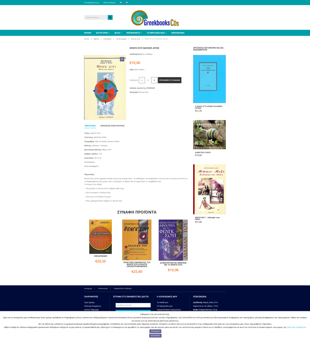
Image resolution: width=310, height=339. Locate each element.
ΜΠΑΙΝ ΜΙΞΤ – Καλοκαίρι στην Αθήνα (207, 218)
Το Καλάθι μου (162, 302)
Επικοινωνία (103, 288)
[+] (154, 80)
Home (86, 39)
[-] (142, 80)
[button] (122, 59)
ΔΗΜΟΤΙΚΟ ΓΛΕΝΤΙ (203, 152)
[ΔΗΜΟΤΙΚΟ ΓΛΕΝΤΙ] (209, 134)
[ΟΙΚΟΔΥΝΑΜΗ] (100, 237)
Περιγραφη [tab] (90, 125)
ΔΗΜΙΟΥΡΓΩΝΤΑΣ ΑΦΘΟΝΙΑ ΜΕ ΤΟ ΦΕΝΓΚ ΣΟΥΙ (173, 263)
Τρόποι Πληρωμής (91, 309)
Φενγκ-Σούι (135, 39)
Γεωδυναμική (121, 39)
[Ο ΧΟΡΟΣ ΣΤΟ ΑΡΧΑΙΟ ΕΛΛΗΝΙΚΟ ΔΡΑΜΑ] (209, 79)
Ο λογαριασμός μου (91, 3)
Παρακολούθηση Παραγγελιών (169, 309)
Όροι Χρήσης (89, 302)
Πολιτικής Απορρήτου (296, 327)
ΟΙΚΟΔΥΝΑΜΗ (100, 256)
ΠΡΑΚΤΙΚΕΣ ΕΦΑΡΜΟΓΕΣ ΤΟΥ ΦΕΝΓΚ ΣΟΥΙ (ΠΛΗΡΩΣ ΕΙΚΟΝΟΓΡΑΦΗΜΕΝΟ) (136, 264)
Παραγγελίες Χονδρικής (123, 288)
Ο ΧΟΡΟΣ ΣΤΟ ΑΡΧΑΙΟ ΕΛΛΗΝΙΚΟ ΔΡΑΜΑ (208, 107)
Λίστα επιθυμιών (109, 3)
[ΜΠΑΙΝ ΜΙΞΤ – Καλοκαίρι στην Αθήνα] (209, 189)
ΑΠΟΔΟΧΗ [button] (155, 331)
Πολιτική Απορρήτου (92, 306)
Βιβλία (96, 39)
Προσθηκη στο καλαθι (169, 80)
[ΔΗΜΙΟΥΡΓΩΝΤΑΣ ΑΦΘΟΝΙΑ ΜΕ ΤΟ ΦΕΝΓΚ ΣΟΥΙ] (173, 240)
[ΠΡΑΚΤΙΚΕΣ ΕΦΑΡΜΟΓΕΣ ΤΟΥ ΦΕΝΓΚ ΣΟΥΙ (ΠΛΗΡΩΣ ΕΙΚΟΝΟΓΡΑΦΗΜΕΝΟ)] (136, 240)
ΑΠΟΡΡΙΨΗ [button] (155, 335)
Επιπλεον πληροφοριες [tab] (113, 125)
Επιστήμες (107, 39)
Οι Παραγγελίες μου (165, 306)
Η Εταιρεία (88, 288)
